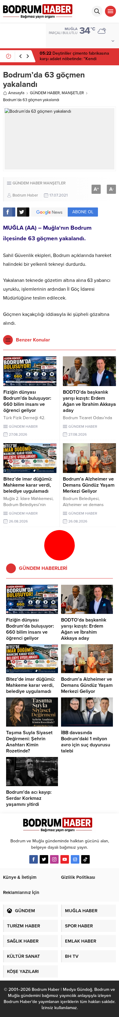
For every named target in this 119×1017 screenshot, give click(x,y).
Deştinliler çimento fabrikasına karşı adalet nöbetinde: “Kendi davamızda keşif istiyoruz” (74, 59)
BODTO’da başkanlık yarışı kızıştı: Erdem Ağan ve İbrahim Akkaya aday (89, 401)
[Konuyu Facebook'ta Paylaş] (9, 212)
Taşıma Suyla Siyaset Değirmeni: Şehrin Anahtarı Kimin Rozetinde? (29, 742)
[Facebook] (33, 859)
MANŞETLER (73, 93)
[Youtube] (64, 859)
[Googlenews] (75, 859)
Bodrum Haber (25, 195)
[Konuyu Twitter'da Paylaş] (23, 212)
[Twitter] (44, 859)
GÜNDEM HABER (45, 93)
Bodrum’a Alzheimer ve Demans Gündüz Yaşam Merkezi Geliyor (88, 485)
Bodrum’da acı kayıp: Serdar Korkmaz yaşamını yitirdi (29, 798)
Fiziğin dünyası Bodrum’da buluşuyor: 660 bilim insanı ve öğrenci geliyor (27, 401)
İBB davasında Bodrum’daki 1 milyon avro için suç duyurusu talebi (85, 742)
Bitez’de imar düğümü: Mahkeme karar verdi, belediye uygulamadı (27, 485)
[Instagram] (54, 859)
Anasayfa (16, 93)
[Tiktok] (85, 859)
